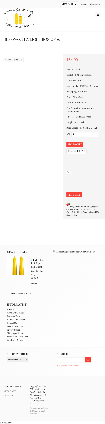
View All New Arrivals (21, 293)
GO (88, 359)
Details (34, 283)
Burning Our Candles (16, 319)
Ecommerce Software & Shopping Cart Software (39, 410)
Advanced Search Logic (67, 365)
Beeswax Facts (13, 316)
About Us (11, 309)
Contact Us (12, 322)
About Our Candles (15, 312)
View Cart (68, 4)
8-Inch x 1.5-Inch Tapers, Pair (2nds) (37, 263)
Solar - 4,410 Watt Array (17, 336)
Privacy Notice (13, 329)
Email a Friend (76, 151)
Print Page (74, 194)
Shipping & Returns (15, 333)
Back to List (14, 59)
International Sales (15, 326)
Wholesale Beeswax (15, 340)
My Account (95, 4)
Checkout (84, 4)
